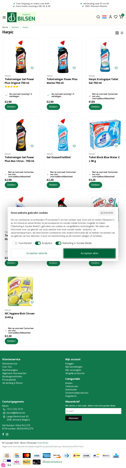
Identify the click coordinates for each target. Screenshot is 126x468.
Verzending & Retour (12, 383)
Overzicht (108, 212)
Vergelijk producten (75, 373)
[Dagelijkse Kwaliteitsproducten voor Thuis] (21, 17)
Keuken (69, 383)
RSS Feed (79, 446)
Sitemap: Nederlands (63, 446)
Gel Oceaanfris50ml (59, 157)
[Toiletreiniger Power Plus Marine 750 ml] (63, 57)
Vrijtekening (32, 446)
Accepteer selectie (36, 253)
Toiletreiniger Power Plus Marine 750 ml (62, 81)
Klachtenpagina (10, 370)
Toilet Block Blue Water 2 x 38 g (104, 159)
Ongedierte (71, 396)
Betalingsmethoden (12, 376)
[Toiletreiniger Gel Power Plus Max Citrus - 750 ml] (21, 135)
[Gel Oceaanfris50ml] (63, 135)
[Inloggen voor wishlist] (32, 68)
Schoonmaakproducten (76, 392)
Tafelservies (71, 386)
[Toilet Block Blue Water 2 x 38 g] (105, 135)
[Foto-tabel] (117, 33)
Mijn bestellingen (73, 366)
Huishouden (71, 389)
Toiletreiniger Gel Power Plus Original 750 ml (19, 81)
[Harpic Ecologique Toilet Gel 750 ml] (105, 57)
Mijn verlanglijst (73, 370)
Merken (15, 27)
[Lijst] (122, 33)
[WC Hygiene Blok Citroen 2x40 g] (21, 291)
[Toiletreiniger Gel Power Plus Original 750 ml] (21, 57)
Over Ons (7, 366)
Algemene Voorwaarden (14, 373)
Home (5, 27)
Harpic (25, 27)
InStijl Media (42, 443)
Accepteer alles (89, 253)
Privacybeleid (9, 379)
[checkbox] (21, 243)
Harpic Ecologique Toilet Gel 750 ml (103, 81)
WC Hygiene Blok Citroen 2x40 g (20, 315)
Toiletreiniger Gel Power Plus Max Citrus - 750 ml (19, 159)
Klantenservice (9, 363)
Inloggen (69, 363)
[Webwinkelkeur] (52, 462)
